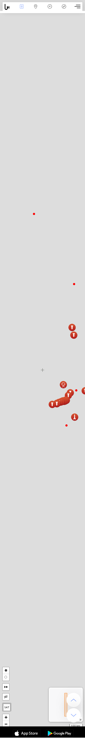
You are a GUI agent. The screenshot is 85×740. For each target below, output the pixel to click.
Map (35, 9)
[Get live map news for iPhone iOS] (27, 733)
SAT (6, 707)
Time (49, 9)
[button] (76, 390)
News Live (21, 9)
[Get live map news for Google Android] (60, 733)
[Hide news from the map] (6, 697)
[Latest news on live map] (9, 7)
